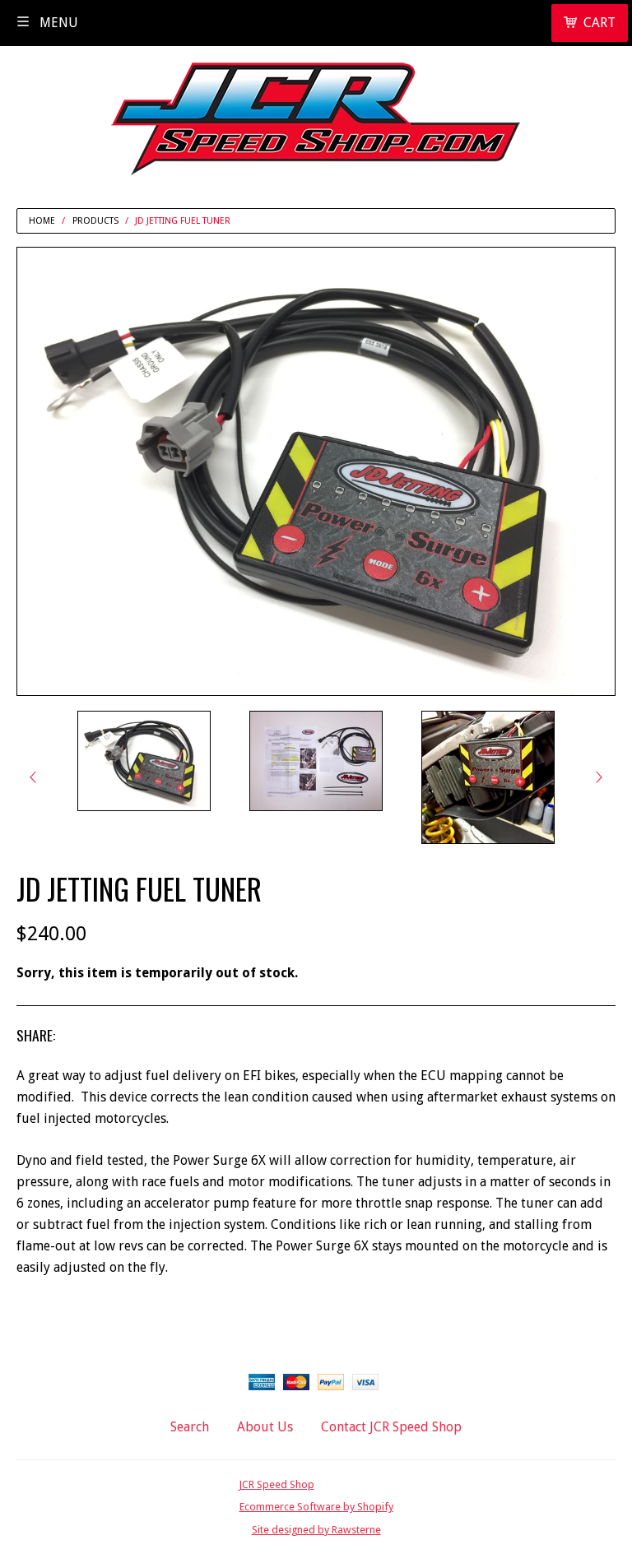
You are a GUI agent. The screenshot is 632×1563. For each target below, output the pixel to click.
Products (95, 220)
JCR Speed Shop (276, 1484)
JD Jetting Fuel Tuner (182, 220)
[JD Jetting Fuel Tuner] (144, 761)
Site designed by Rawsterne (316, 1530)
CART (599, 22)
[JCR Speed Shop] (316, 112)
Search (189, 1427)
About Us (265, 1427)
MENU (57, 22)
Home (42, 220)
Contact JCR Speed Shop (391, 1427)
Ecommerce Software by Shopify (316, 1506)
